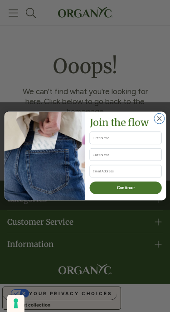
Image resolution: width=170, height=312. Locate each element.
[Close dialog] (159, 118)
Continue (125, 188)
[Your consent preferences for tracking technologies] (15, 303)
